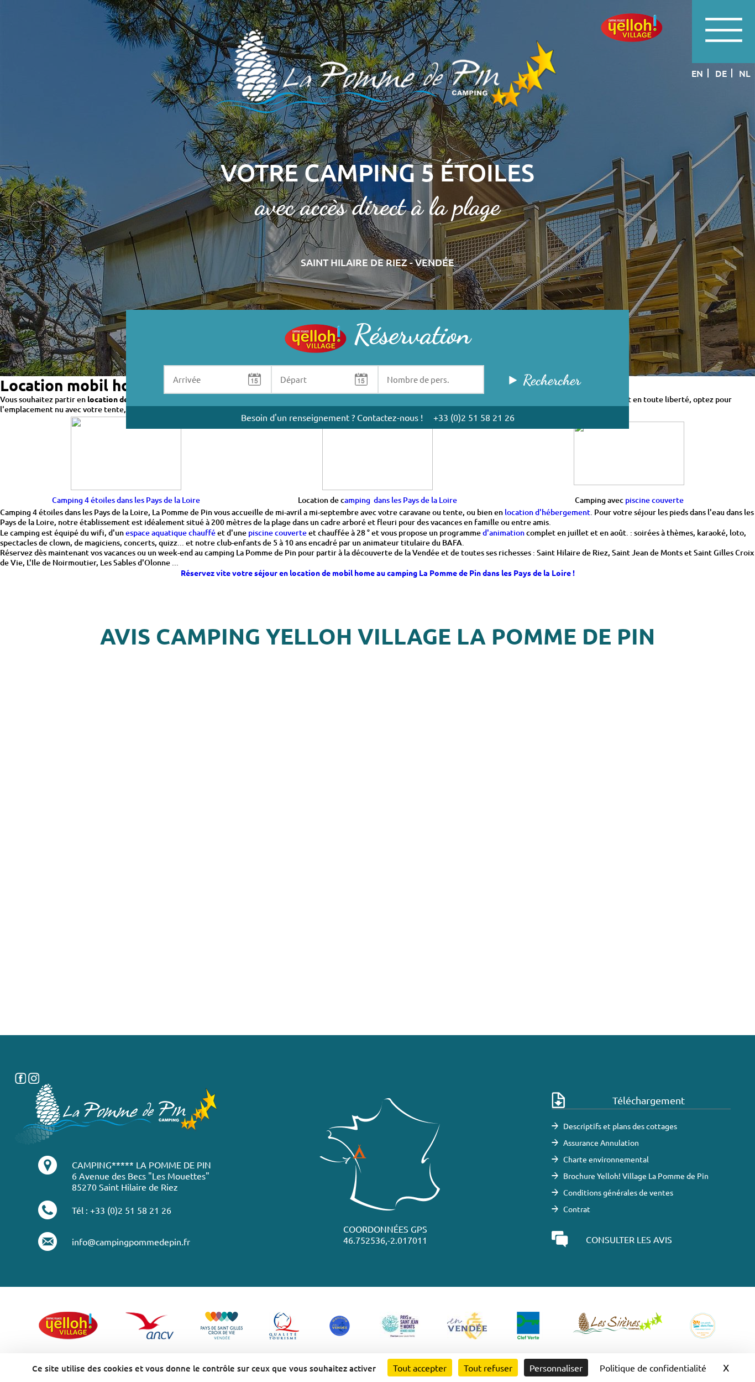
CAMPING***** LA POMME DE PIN (141, 1164)
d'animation (504, 532)
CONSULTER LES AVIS (629, 1239)
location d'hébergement (547, 512)
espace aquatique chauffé (170, 532)
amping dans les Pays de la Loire (400, 500)
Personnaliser (556, 1367)
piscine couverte (654, 500)
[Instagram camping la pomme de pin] (33, 1076)
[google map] (377, 869)
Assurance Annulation (601, 1142)
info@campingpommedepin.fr (131, 1241)
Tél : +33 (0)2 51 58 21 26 (121, 1209)
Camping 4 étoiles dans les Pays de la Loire (126, 500)
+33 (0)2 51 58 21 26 (474, 417)
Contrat (576, 1209)
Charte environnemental (606, 1159)
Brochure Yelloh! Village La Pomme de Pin (636, 1176)
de (721, 73)
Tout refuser (488, 1367)
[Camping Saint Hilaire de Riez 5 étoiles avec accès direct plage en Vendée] (377, 81)
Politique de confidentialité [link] (653, 1367)
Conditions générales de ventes (618, 1192)
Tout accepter (420, 1367)
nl (745, 73)
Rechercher (551, 379)
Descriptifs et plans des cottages (620, 1126)
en (697, 73)
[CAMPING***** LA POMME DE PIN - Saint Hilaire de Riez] (116, 1112)
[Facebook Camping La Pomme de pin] (20, 1076)
